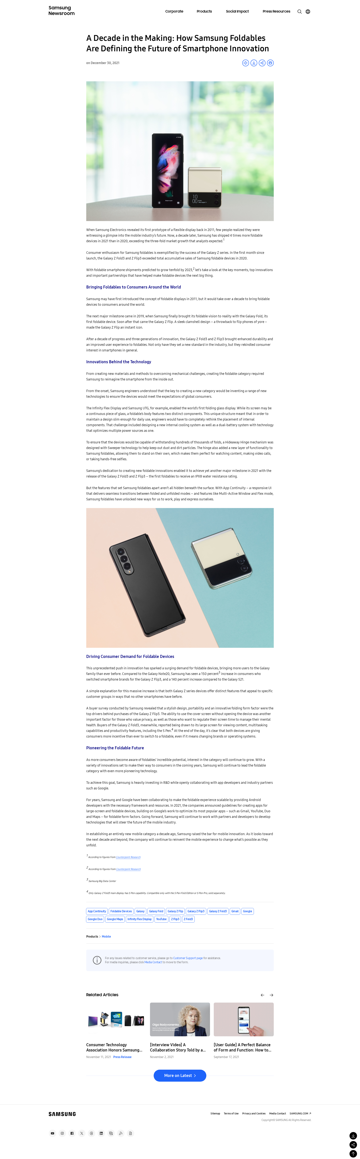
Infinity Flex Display (140, 919)
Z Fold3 (188, 919)
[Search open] (299, 11)
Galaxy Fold (156, 911)
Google (247, 911)
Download (253, 63)
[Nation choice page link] (307, 11)
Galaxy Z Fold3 (218, 911)
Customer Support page (188, 958)
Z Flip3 (175, 919)
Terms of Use (231, 1113)
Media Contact (153, 962)
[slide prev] (262, 995)
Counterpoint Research (128, 857)
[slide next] (271, 995)
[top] (353, 1154)
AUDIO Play (245, 63)
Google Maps (115, 919)
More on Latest (178, 1075)
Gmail (235, 911)
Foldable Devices (121, 911)
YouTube (161, 919)
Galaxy (140, 911)
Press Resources (276, 11)
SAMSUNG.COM (299, 1113)
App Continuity (97, 911)
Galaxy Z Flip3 (196, 911)
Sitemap (215, 1113)
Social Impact (237, 11)
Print (270, 63)
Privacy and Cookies (254, 1113)
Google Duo (95, 919)
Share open (262, 63)
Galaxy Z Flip (175, 911)
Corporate (174, 11)
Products (204, 11)
